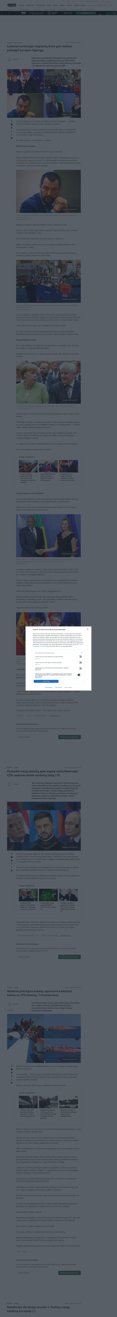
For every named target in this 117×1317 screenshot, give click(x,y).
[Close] (88, 629)
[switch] (80, 656)
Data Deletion (49, 687)
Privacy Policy (68, 687)
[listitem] (58, 653)
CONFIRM (46, 681)
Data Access (58, 687)
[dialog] (58, 658)
